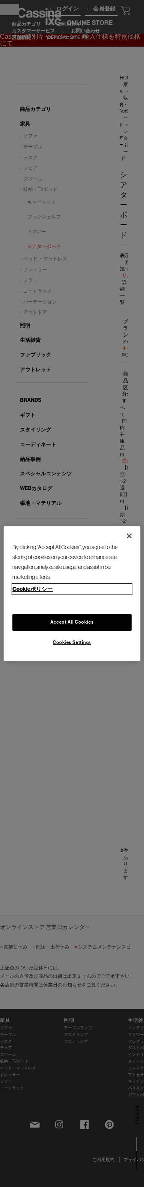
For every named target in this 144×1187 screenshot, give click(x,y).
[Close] (129, 536)
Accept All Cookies (72, 622)
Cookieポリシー (32, 589)
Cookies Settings (72, 642)
